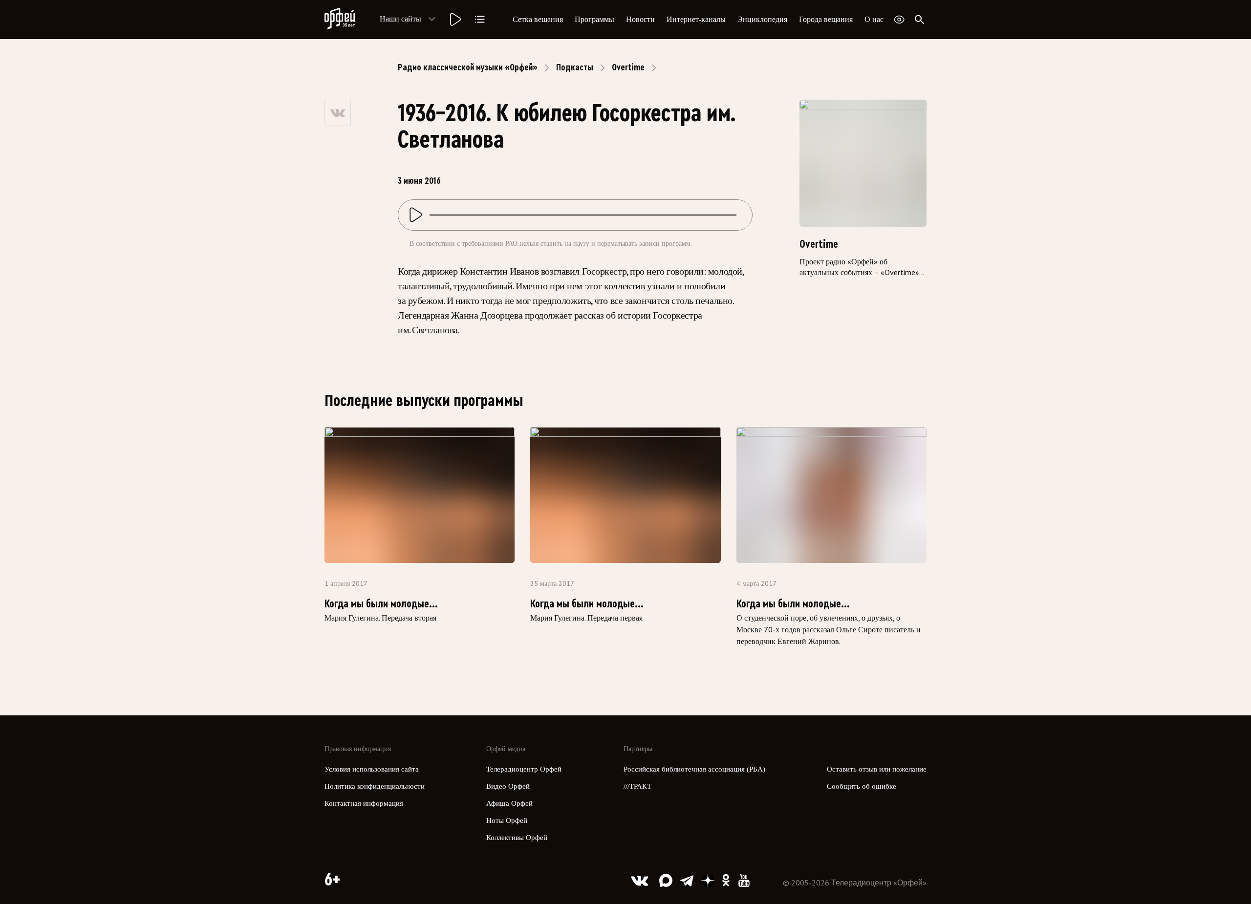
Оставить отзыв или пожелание (877, 769)
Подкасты (574, 67)
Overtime (628, 67)
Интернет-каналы (696, 19)
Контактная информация (363, 803)
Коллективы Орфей (516, 837)
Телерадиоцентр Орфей (523, 769)
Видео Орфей (508, 786)
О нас (874, 19)
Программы (594, 19)
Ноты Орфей (506, 820)
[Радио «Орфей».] (454, 19)
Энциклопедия (762, 19)
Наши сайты (400, 19)
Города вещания (826, 19)
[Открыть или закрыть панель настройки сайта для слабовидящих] (899, 19)
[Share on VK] (337, 113)
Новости (640, 19)
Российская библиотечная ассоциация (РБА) (694, 769)
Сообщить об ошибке (861, 786)
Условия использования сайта (371, 769)
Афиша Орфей (509, 803)
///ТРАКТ (637, 786)
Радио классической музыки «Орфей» (468, 67)
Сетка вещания (538, 19)
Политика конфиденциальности (374, 786)
